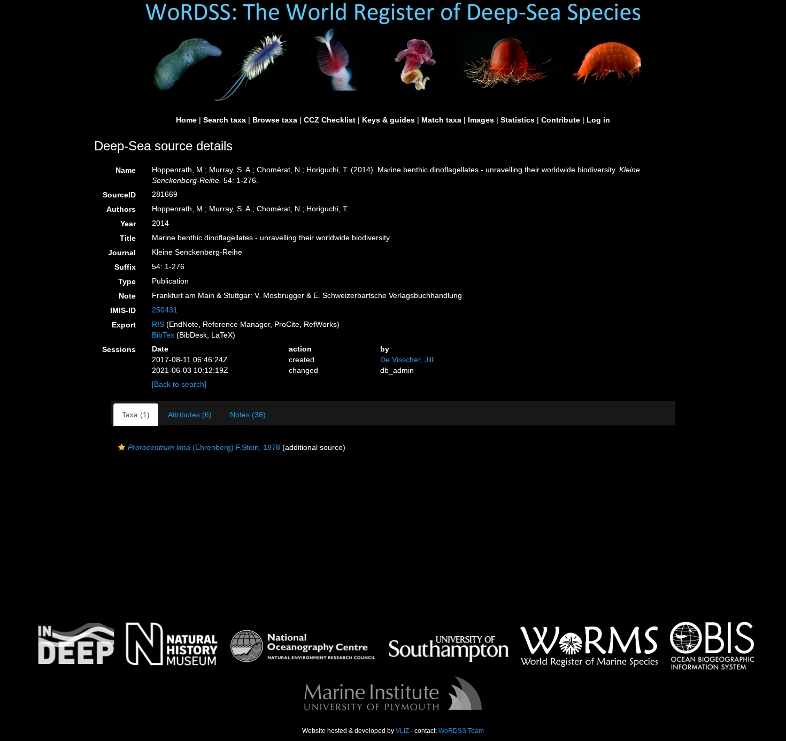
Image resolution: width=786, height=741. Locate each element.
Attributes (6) (190, 414)
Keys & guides (388, 120)
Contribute (560, 120)
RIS (158, 324)
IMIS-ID (123, 310)
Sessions (119, 349)
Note (127, 296)
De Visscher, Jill (406, 359)
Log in (598, 120)
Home (186, 120)
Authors (121, 209)
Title (128, 238)
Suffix (125, 267)
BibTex (163, 335)
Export (124, 324)
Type (127, 281)
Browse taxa (274, 120)
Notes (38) (248, 414)
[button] (121, 447)
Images (481, 120)
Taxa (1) (136, 414)
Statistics (517, 120)
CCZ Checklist (330, 120)
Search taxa (224, 120)
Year (128, 223)
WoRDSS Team (461, 731)
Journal (122, 252)
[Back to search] (179, 384)
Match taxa (441, 120)
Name (125, 170)
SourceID (119, 194)
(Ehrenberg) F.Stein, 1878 (204, 447)
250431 (165, 309)
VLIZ (402, 731)
